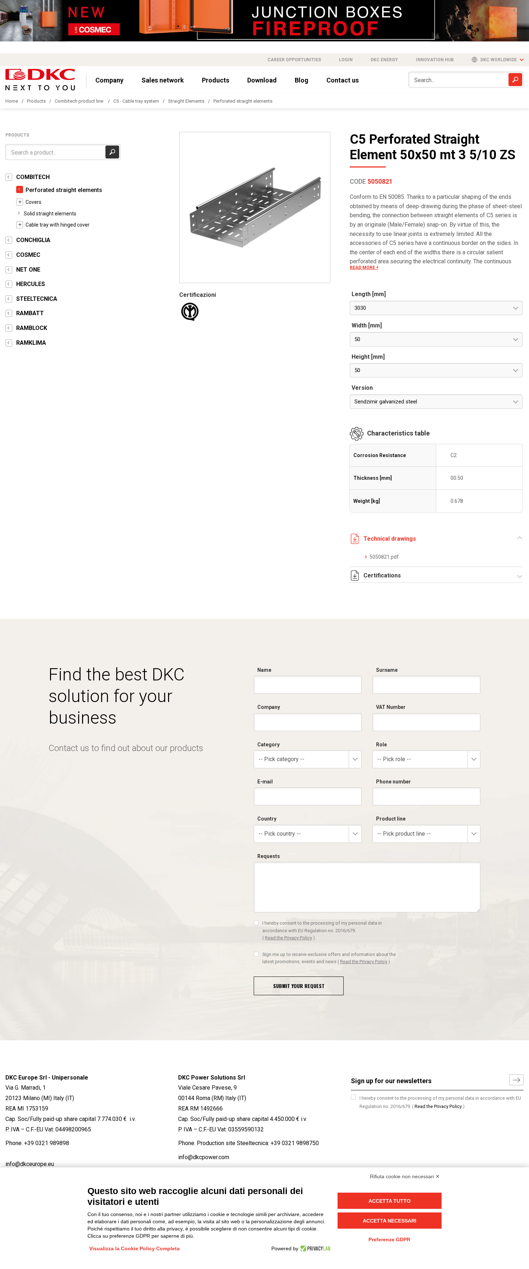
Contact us (342, 80)
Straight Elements (186, 101)
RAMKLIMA (31, 342)
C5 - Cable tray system (136, 101)
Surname (387, 670)
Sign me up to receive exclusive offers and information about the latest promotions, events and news (329, 958)
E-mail (265, 782)
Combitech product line (79, 101)
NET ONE (28, 269)
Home (11, 101)
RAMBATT (30, 313)
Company (109, 80)
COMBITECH (33, 177)
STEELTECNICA (36, 298)
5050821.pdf (384, 557)
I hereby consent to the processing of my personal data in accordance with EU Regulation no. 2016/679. (322, 930)
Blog (301, 80)
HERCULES (30, 284)
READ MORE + (364, 267)
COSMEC (28, 254)
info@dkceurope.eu (29, 1164)
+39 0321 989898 (46, 1143)
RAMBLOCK (31, 328)
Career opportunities (294, 59)
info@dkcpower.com (203, 1157)
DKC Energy (384, 59)
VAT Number (391, 707)
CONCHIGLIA (33, 240)
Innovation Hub (435, 59)
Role (381, 744)
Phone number (393, 782)
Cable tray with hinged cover (58, 225)
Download (262, 80)
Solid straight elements (50, 213)
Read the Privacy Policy (288, 937)
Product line (391, 819)
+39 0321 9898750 (295, 1143)
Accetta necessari (389, 1221)
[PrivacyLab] (314, 1248)
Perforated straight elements (242, 101)
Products (215, 80)
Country (266, 819)
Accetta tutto (390, 1201)
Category (268, 744)
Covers (33, 202)
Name (264, 670)
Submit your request (299, 985)
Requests (268, 856)
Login (346, 59)
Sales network (162, 80)
